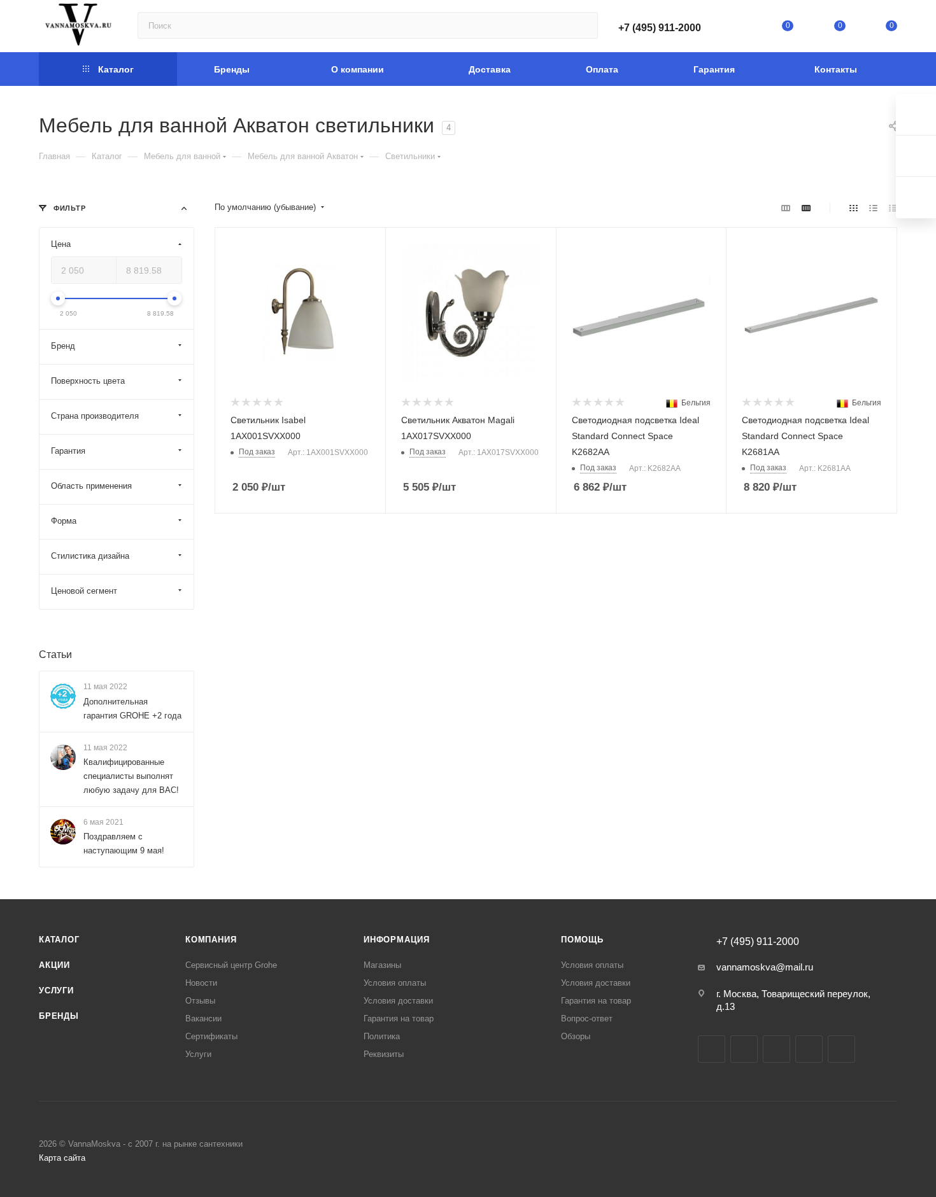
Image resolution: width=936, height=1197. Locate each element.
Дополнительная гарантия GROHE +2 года (132, 708)
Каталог (59, 939)
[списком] (873, 207)
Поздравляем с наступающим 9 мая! (123, 843)
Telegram (744, 1049)
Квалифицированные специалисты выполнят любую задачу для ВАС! (131, 776)
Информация (397, 939)
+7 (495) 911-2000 (659, 27)
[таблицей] (893, 207)
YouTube (776, 1049)
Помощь (582, 939)
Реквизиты (384, 1054)
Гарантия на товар (399, 1018)
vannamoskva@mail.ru (764, 967)
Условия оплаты (395, 983)
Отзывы (200, 1000)
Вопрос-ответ (587, 1018)
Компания (210, 939)
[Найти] (582, 25)
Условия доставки (398, 1000)
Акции (54, 965)
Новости (201, 983)
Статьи (55, 654)
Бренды (59, 1016)
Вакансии (203, 1018)
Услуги (56, 990)
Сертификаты (211, 1036)
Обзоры (575, 1036)
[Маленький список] (786, 207)
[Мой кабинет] (736, 28)
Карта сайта (62, 1158)
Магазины (382, 965)
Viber (841, 1049)
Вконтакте (711, 1049)
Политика (382, 1036)
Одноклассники (809, 1049)
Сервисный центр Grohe (231, 965)
